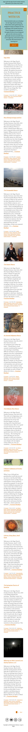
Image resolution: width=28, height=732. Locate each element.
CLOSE (25, 9)
